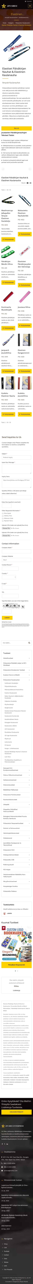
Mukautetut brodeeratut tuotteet (14, 670)
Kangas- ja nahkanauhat (12, 748)
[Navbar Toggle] (30, 6)
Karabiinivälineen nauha (11, 719)
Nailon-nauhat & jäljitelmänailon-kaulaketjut (14, 697)
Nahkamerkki (6, 1079)
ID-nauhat (8, 745)
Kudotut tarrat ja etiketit (11, 675)
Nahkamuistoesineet (9, 780)
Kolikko (15, 1077)
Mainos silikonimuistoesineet (12, 775)
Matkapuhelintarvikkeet (11, 855)
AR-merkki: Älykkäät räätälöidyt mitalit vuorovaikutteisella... (14, 1216)
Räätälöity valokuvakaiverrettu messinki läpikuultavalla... (15, 1196)
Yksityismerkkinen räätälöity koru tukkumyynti (14, 875)
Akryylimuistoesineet (10, 881)
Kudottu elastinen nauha (8, 394)
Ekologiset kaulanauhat (11, 722)
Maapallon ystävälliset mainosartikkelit (10, 810)
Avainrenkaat (6, 1077)
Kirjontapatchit (25, 1079)
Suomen (29, 1)
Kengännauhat (9, 707)
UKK (5, 1266)
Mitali (11, 1077)
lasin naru (8, 757)
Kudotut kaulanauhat (11, 693)
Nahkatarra (6, 1082)
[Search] (29, 642)
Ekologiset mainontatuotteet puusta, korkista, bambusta (15, 817)
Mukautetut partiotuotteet (12, 795)
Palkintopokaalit (8, 864)
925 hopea (6, 869)
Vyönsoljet (18, 1079)
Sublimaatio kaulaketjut (11, 683)
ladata (9, 913)
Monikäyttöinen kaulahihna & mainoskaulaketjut (13, 761)
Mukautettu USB (8, 860)
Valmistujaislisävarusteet (11, 833)
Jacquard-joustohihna (6, 351)
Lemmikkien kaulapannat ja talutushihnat (12, 844)
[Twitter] (4, 1144)
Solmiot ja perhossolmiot (11, 828)
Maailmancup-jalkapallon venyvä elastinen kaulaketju (7, 215)
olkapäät (6, 804)
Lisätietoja (16, 990)
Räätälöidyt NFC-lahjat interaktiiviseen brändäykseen (14, 1206)
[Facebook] (2, 1144)
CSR (5, 1247)
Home (4, 23)
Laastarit (21, 1075)
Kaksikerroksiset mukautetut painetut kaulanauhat (15, 712)
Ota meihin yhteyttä (8, 1084)
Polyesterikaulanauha (10, 686)
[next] (30, 169)
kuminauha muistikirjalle (6, 308)
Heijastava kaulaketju (11, 701)
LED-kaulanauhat (10, 729)
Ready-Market (24, 1281)
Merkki (26, 1077)
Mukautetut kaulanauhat (23, 23)
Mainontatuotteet (9, 785)
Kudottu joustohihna (23, 394)
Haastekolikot (21, 1077)
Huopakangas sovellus (10, 886)
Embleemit (12, 1079)
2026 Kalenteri (6, 1226)
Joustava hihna (24, 307)
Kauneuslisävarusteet (10, 799)
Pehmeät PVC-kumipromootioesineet (10, 769)
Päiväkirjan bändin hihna (7, 262)
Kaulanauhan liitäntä (10, 726)
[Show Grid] (27, 183)
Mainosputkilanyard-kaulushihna (14, 689)
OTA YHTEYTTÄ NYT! (16, 1112)
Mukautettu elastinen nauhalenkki (23, 213)
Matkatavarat (7, 838)
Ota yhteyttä (8, 1269)
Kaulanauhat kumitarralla (12, 716)
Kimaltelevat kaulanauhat (12, 732)
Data (5, 1258)
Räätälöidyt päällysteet (10, 790)
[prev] (3, 169)
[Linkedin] (7, 1144)
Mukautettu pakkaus (10, 891)
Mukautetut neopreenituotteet (13, 823)
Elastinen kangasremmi (23, 351)
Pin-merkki (26, 1075)
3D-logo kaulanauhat (11, 735)
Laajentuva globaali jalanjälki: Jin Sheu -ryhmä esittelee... (14, 1186)
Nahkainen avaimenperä (15, 1082)
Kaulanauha (16, 1075)
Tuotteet (6, 1251)
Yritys (6, 1244)
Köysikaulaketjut (9, 704)
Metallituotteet (8, 658)
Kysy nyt (16, 128)
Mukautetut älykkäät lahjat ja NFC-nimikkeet (15, 664)
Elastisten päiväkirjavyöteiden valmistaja (24, 264)
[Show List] (30, 183)
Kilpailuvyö (8, 738)
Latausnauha (8, 742)
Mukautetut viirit (8, 850)
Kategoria (11, 23)
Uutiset (6, 1255)
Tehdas (6, 1262)
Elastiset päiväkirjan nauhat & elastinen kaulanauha (16, 25)
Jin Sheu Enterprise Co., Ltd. (21, 1278)
